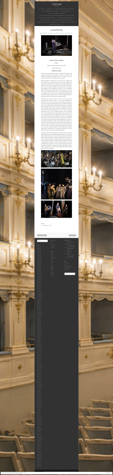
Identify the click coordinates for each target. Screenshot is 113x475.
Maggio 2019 (39, 376)
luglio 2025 (38, 266)
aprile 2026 (38, 252)
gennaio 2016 (39, 436)
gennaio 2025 (39, 275)
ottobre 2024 (39, 279)
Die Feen (52, 244)
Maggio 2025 (39, 269)
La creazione (53, 247)
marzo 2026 (39, 254)
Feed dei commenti (67, 267)
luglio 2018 (38, 391)
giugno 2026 (39, 249)
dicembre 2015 (39, 437)
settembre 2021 (39, 334)
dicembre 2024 (39, 276)
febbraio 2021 (39, 345)
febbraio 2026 (39, 255)
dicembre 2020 (39, 348)
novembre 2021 (39, 331)
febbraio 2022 (39, 327)
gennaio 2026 (39, 257)
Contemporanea (53, 257)
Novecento (51, 33)
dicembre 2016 (39, 419)
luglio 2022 (38, 319)
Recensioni (52, 272)
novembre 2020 (39, 349)
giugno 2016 (39, 428)
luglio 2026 (38, 248)
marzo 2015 (39, 451)
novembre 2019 (39, 367)
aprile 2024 (38, 288)
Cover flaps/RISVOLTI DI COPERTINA (68, 22)
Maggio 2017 (39, 412)
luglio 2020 (39, 355)
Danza (52, 259)
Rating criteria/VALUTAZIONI (55, 24)
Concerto (52, 256)
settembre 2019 (39, 370)
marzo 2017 (39, 415)
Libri (51, 263)
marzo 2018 (39, 397)
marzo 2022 (39, 325)
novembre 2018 (39, 385)
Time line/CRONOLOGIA (65, 11)
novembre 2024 (39, 278)
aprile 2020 (39, 360)
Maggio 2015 (39, 448)
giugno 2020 (39, 357)
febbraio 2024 (39, 291)
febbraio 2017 (39, 416)
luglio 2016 (38, 427)
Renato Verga (70, 248)
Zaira (51, 243)
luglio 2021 (38, 337)
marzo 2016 (39, 433)
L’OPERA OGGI (49, 8)
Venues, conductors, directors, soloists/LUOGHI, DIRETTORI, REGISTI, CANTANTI (56, 15)
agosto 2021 (39, 336)
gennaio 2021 (39, 346)
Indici (51, 260)
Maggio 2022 (39, 322)
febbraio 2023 (39, 309)
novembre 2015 (39, 439)
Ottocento (52, 269)
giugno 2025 (39, 267)
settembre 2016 (39, 424)
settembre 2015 (39, 442)
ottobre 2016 (39, 422)
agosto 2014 (39, 461)
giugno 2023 (39, 303)
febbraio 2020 (39, 363)
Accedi (65, 264)
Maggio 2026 (39, 251)
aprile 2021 (38, 342)
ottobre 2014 (39, 458)
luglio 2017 (38, 409)
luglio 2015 (38, 445)
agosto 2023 (39, 300)
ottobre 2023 (39, 297)
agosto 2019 (39, 372)
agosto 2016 (39, 425)
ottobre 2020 (39, 351)
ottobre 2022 (39, 315)
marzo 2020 (39, 361)
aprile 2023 (38, 306)
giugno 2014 (39, 464)
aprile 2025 (38, 270)
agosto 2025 (39, 264)
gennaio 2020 (39, 364)
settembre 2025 (39, 263)
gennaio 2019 (39, 382)
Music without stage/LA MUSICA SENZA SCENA (62, 19)
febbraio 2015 (39, 452)
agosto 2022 (39, 318)
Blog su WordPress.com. (49, 471)
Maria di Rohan (53, 246)
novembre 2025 (39, 260)
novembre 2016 (39, 421)
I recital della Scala (42, 235)
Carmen (68, 243)
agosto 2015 (39, 443)
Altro (51, 253)
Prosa (52, 271)
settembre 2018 (39, 388)
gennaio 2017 (39, 418)
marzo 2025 (39, 272)
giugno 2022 (39, 321)
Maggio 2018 (39, 394)
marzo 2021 (39, 343)
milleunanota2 (70, 244)
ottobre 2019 (39, 369)
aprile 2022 (38, 324)
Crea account (66, 263)
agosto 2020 (39, 354)
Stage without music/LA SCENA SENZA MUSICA (47, 22)
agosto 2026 (39, 246)
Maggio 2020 (39, 358)
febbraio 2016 (39, 434)
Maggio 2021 (39, 340)
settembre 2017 (39, 406)
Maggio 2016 (39, 430)
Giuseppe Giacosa (58, 33)
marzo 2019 (39, 379)
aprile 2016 (38, 431)
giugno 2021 (39, 339)
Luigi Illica (70, 33)
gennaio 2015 (39, 454)
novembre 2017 (39, 403)
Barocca (52, 254)
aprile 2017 (38, 413)
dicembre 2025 (39, 258)
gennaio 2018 (39, 400)
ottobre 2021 (39, 333)
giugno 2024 (39, 285)
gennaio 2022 (39, 328)
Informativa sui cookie (19, 473)
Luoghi (52, 265)
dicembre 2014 (39, 455)
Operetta (52, 268)
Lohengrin (71, 256)
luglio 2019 (38, 373)
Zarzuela (52, 275)
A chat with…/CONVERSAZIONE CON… (47, 17)
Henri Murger (65, 33)
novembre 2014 (39, 457)
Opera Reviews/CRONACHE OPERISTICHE (56, 13)
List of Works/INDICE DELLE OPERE (50, 11)
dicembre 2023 (39, 294)
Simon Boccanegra (71, 246)
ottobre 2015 (39, 440)
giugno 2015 (39, 446)
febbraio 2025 (39, 273)
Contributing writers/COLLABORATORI (65, 17)
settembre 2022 (39, 316)
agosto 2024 (39, 282)
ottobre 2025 (39, 261)
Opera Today (41, 8)
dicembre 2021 (39, 330)
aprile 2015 (38, 449)
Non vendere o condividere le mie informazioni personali (65, 471)
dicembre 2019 (39, 366)
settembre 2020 (39, 352)
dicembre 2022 (39, 312)
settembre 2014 (39, 460)
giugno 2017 (39, 410)
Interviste (52, 262)
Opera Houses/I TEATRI (45, 19)
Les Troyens (72, 235)
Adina (52, 241)
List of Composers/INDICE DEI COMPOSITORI (64, 8)
